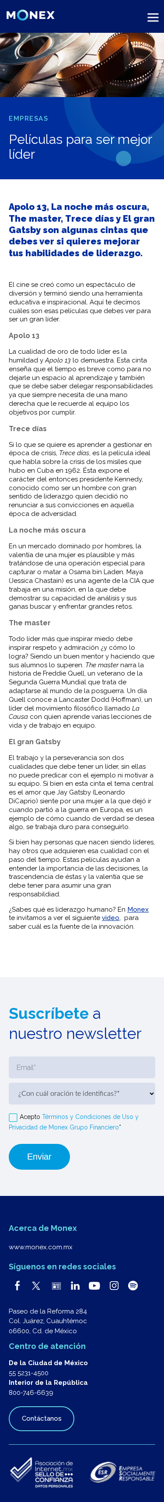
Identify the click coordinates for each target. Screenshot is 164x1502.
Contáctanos (42, 1418)
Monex (138, 909)
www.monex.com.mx (41, 1247)
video (110, 918)
